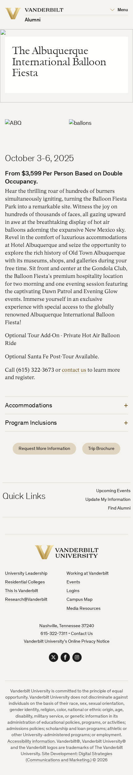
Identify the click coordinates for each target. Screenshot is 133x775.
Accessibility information (31, 741)
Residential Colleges (25, 582)
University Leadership (26, 573)
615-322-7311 (54, 634)
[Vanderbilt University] (66, 552)
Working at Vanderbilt (87, 573)
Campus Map (79, 599)
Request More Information (44, 448)
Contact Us (82, 634)
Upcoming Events (113, 491)
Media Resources (83, 608)
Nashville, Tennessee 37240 (66, 626)
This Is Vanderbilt (21, 591)
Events (73, 582)
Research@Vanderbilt (26, 599)
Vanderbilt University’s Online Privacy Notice (66, 641)
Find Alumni (119, 508)
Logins (72, 591)
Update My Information (108, 499)
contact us (74, 370)
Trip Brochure (101, 448)
